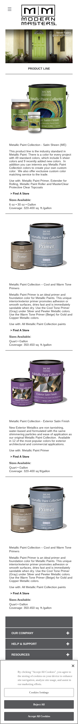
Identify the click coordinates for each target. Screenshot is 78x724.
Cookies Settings (39, 692)
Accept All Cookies (39, 716)
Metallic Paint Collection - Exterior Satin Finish (39, 421)
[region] (39, 692)
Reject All (39, 704)
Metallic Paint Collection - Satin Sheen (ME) (37, 144)
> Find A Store (19, 193)
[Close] (73, 665)
